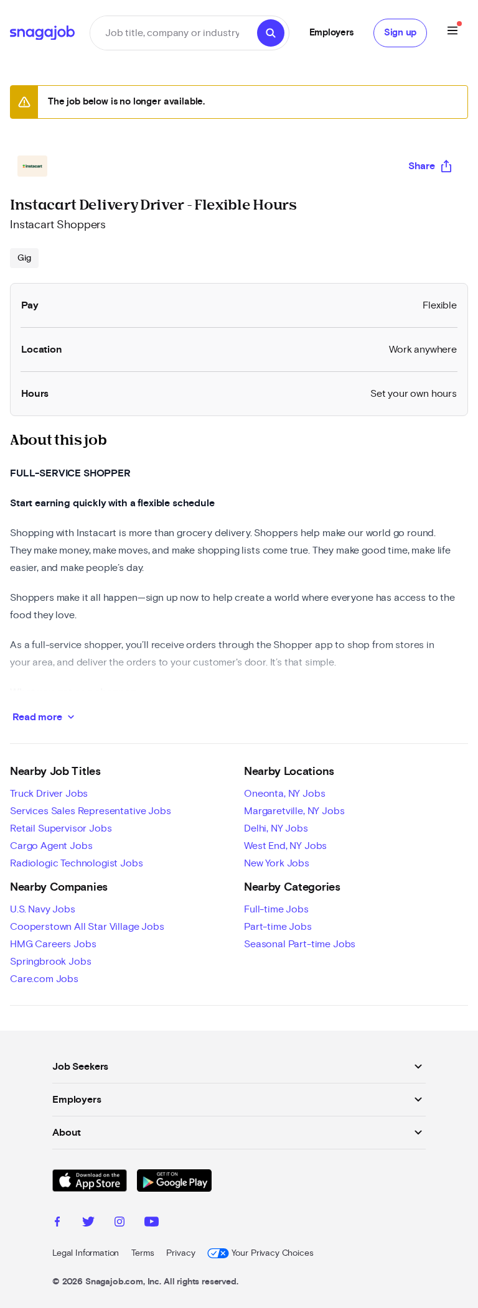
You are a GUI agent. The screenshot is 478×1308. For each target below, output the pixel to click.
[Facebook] (57, 1223)
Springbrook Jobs (50, 962)
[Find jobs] (270, 33)
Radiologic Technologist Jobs (76, 863)
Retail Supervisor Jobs (60, 828)
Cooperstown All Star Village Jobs (87, 927)
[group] (24, 258)
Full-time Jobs (276, 909)
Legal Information (85, 1253)
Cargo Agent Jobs (51, 846)
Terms (142, 1253)
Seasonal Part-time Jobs (299, 944)
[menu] (452, 32)
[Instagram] (119, 1223)
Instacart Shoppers (58, 225)
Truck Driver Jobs (49, 794)
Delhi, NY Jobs (276, 828)
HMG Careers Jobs (53, 944)
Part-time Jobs (278, 927)
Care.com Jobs (44, 979)
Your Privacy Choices (272, 1253)
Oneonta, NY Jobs (284, 794)
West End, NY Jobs (285, 846)
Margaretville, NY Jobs (294, 811)
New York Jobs (276, 863)
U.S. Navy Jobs (42, 909)
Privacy (180, 1253)
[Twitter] (88, 1223)
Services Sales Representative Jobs (90, 811)
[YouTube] (151, 1223)
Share (421, 166)
